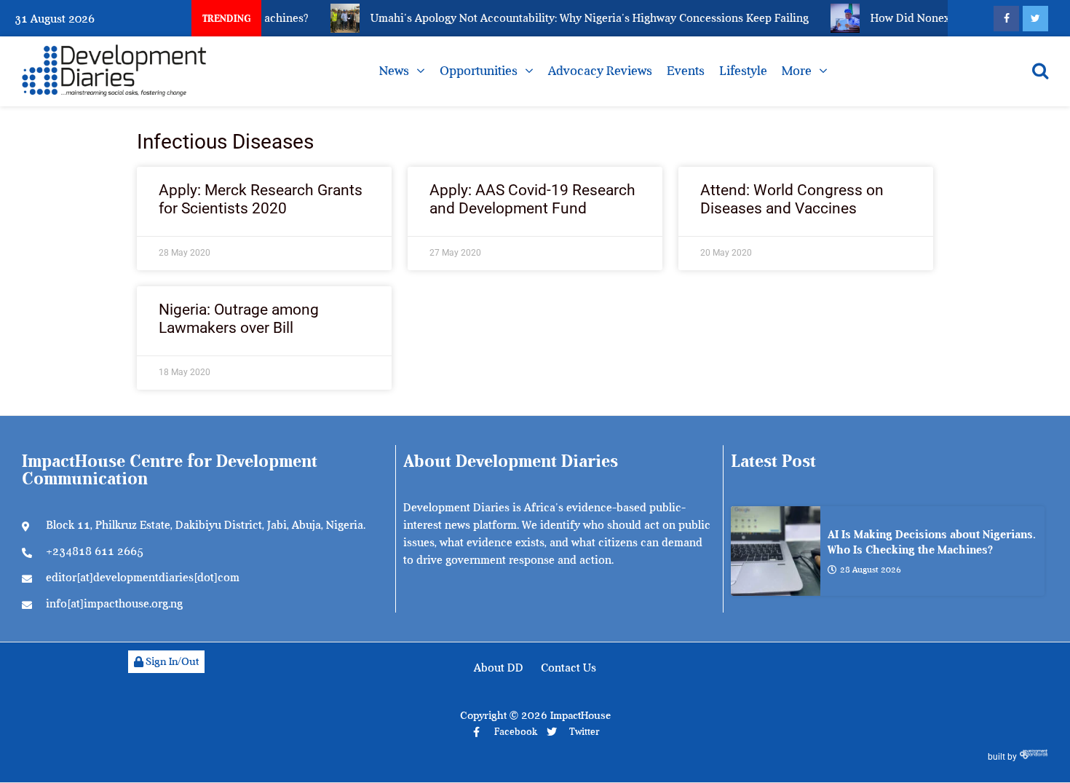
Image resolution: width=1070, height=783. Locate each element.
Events (686, 70)
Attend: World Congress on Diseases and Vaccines (792, 199)
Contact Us (568, 667)
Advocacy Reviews (600, 70)
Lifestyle (743, 70)
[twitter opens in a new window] (1035, 18)
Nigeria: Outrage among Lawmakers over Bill (239, 319)
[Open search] (1040, 70)
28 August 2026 (870, 569)
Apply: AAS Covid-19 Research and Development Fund (532, 199)
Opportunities (479, 70)
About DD (498, 667)
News (394, 70)
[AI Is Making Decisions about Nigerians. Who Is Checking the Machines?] (775, 551)
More (797, 70)
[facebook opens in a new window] (1006, 18)
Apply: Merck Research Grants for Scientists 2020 (260, 199)
